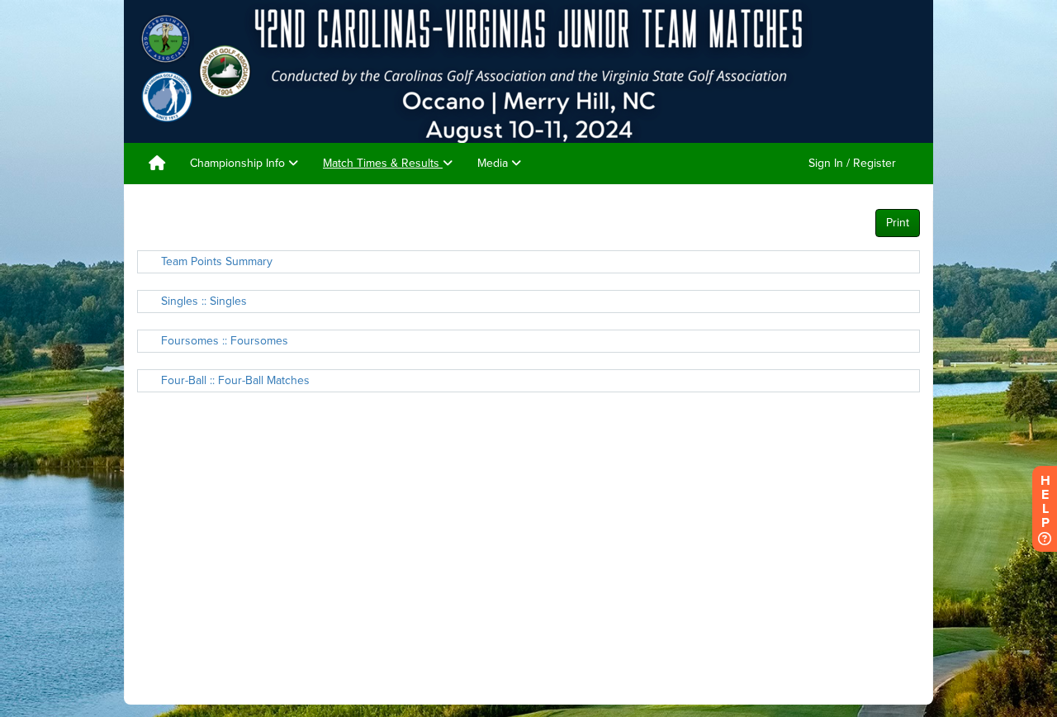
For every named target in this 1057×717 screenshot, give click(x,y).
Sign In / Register (852, 163)
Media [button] (494, 163)
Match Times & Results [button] (383, 163)
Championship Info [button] (239, 163)
